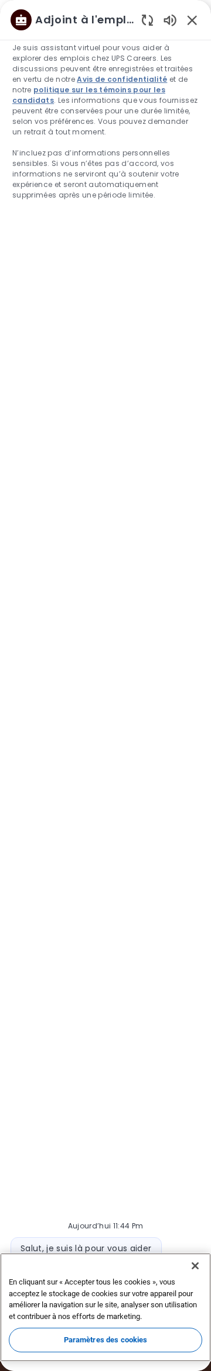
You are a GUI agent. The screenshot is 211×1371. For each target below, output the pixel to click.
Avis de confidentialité (122, 79)
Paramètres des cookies (106, 1339)
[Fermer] (195, 1266)
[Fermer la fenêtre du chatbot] (192, 20)
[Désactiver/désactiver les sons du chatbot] (170, 19)
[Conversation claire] (147, 19)
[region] (105, 680)
